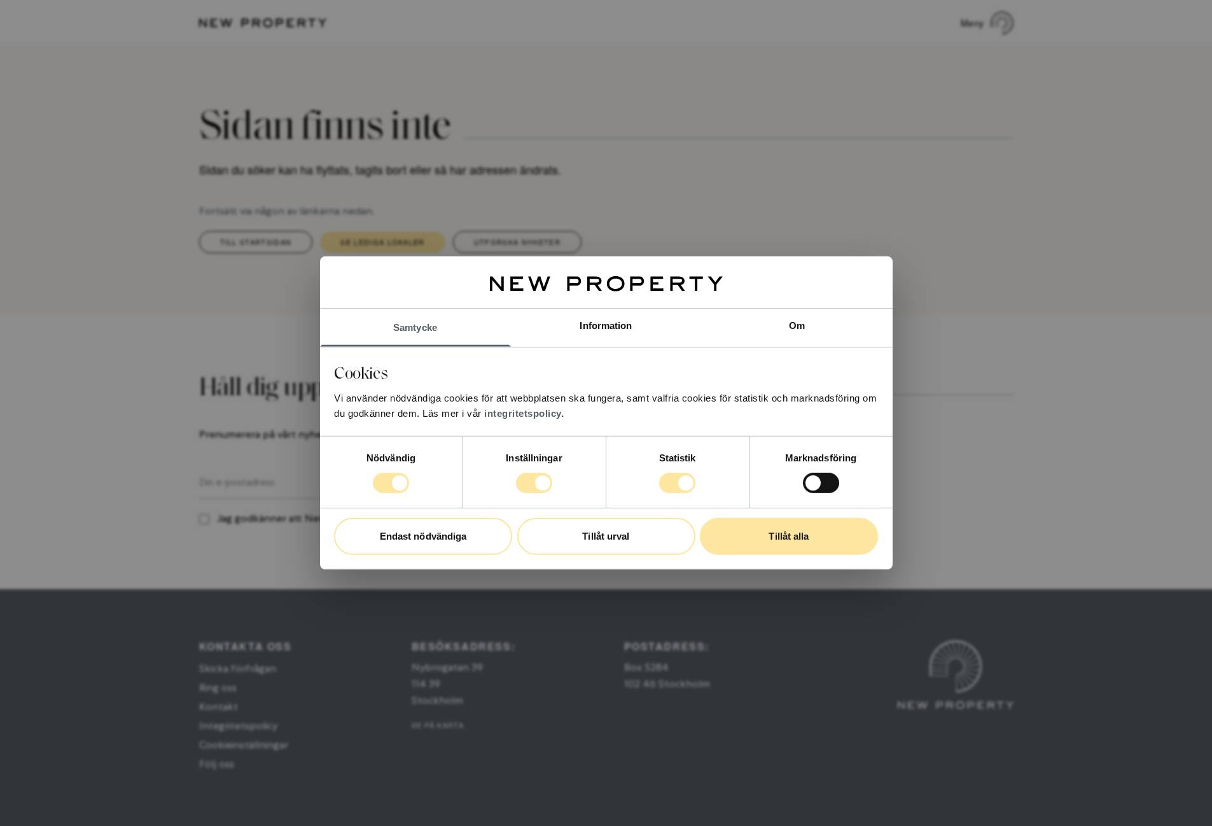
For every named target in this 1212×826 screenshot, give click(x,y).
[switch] (534, 483)
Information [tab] (606, 325)
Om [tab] (797, 325)
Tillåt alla (789, 536)
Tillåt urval (605, 536)
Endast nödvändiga (423, 536)
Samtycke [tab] (415, 327)
